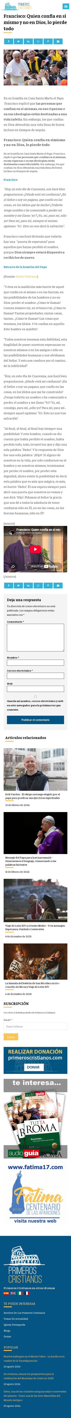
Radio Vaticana (26, 276)
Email (7, 1019)
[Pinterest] (48, 41)
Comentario (15, 621)
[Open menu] (66, 6)
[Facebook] (8, 41)
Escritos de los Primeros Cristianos (24, 1312)
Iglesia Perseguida (14, 1324)
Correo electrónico (20, 670)
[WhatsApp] (38, 41)
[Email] (58, 41)
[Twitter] (18, 41)
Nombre (13, 657)
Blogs (7, 1330)
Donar (7, 1336)
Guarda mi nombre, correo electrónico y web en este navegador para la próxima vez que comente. (35, 705)
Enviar (11, 1037)
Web (10, 683)
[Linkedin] (28, 41)
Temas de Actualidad (16, 1318)
